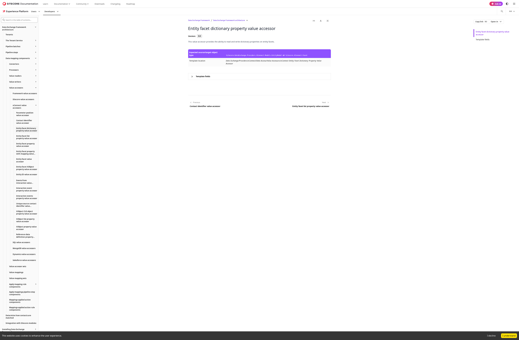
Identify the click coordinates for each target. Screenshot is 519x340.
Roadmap (130, 4)
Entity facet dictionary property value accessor (492, 33)
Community (81, 4)
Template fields (483, 39)
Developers (49, 11)
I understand (509, 335)
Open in (494, 21)
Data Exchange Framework (199, 20)
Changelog (115, 4)
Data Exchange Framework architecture (229, 20)
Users (33, 11)
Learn (45, 4)
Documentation (61, 4)
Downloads (100, 4)
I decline (491, 335)
